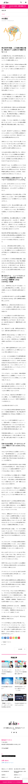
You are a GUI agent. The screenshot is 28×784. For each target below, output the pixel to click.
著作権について (5, 777)
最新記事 (4, 10)
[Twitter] (14, 732)
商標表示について (17, 774)
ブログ (3, 14)
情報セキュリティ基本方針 (7, 769)
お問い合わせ (17, 777)
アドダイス (8, 642)
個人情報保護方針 (5, 771)
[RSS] (16, 732)
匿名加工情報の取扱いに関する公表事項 (20, 772)
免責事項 (3, 774)
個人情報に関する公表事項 (19, 769)
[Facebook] (11, 732)
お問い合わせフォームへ (8, 762)
